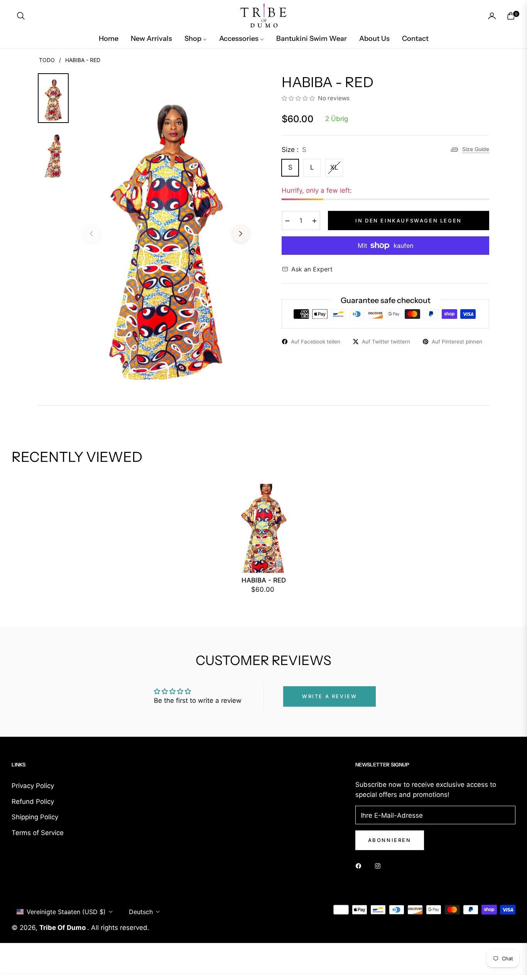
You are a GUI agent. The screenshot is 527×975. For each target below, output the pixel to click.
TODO (47, 60)
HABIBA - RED (264, 580)
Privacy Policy (33, 786)
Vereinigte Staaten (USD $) (66, 912)
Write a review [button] (329, 696)
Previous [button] (91, 233)
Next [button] (240, 233)
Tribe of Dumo (63, 927)
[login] (492, 16)
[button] (21, 15)
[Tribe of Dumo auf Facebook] (360, 865)
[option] (166, 227)
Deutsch (141, 912)
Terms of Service (38, 833)
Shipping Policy (35, 817)
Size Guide (475, 149)
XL (334, 167)
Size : (294, 149)
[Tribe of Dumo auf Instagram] (380, 865)
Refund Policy (33, 801)
